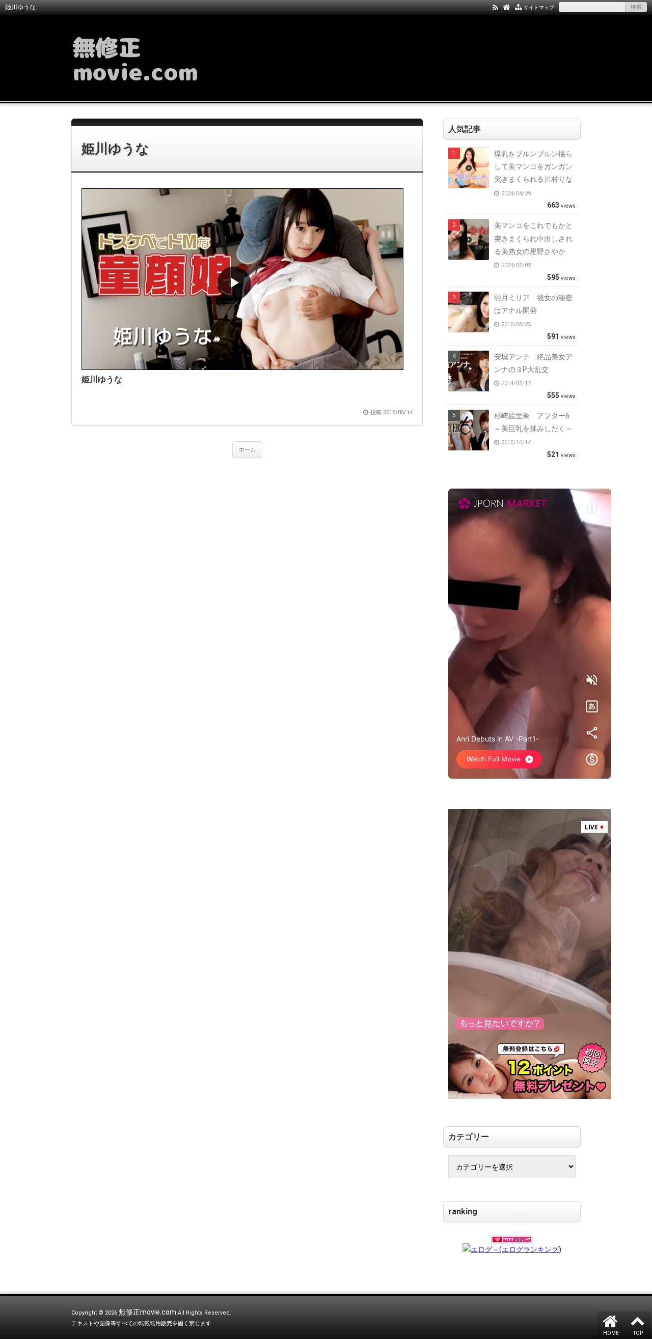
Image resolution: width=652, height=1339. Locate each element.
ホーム (247, 449)
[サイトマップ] (518, 6)
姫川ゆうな (115, 148)
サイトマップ (539, 7)
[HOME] (506, 6)
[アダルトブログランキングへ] (512, 1236)
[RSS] (495, 6)
